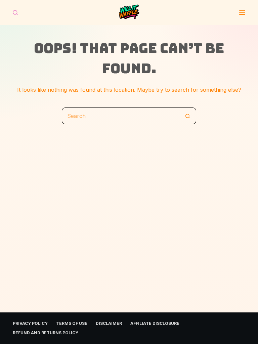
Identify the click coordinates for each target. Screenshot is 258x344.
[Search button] (187, 116)
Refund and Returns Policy (45, 332)
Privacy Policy (30, 323)
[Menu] (242, 12)
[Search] (15, 12)
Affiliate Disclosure (154, 323)
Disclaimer (109, 323)
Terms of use (71, 323)
